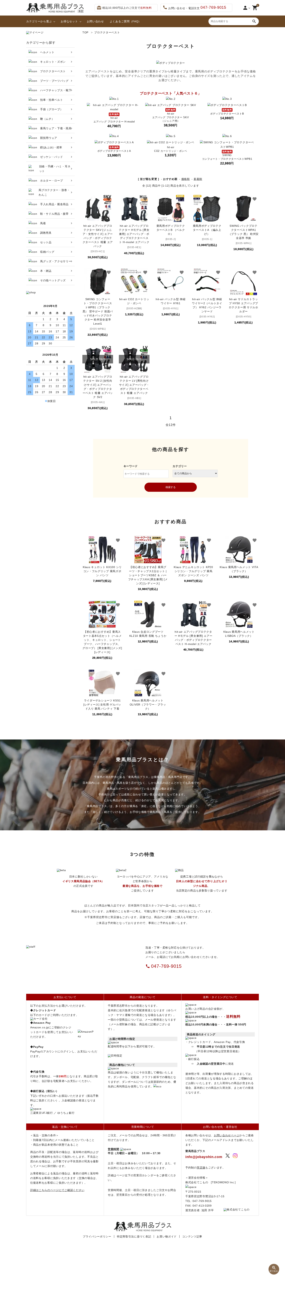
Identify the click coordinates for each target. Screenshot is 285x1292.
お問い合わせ (95, 21)
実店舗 (201, 1167)
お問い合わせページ (226, 1135)
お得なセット (69, 21)
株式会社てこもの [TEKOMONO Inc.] (210, 1182)
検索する (171, 487)
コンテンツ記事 (192, 1236)
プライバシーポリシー (97, 1236)
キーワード (131, 466)
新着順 (198, 179)
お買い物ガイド (167, 1236)
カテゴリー (180, 466)
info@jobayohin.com (203, 1157)
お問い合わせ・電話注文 (194, 7)
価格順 (185, 179)
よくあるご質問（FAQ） (125, 21)
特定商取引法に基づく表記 (134, 1236)
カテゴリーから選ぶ (39, 21)
